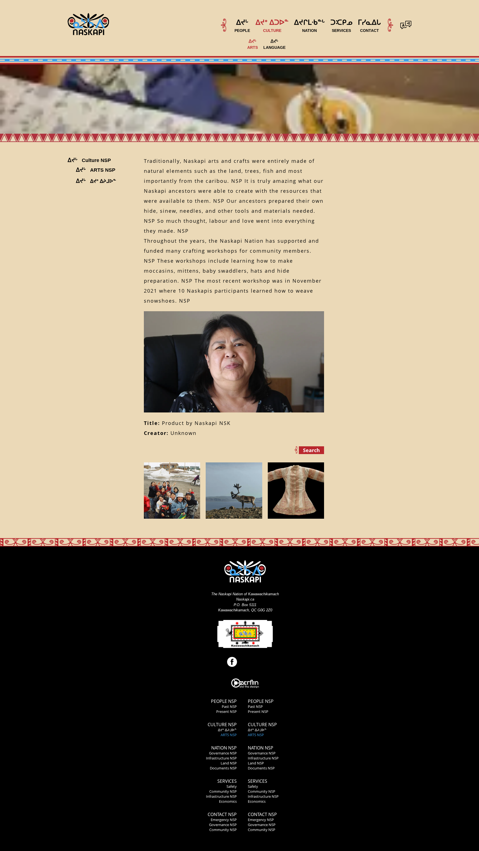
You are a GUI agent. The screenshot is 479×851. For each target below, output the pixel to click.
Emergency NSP (224, 819)
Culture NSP (222, 724)
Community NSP (223, 791)
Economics (228, 801)
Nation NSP (224, 748)
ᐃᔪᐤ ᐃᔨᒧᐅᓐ (227, 729)
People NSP (224, 701)
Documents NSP (223, 768)
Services (227, 781)
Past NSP (229, 706)
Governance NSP (223, 753)
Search (311, 450)
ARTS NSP (229, 734)
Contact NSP (222, 814)
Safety (231, 786)
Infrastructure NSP (221, 758)
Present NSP (226, 711)
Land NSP (229, 763)
